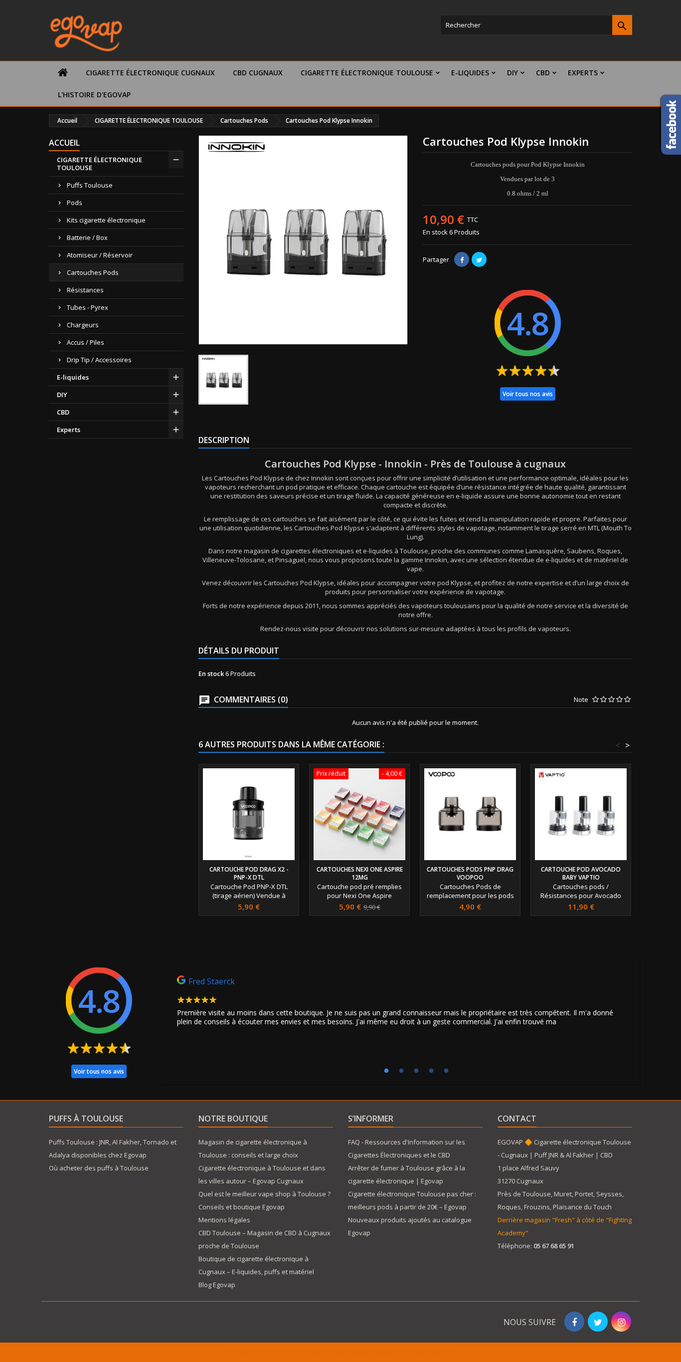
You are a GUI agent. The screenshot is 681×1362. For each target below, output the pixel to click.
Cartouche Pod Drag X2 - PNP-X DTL (249, 873)
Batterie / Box (87, 237)
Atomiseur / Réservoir (100, 254)
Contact (517, 1118)
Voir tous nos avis (528, 394)
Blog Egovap (216, 1284)
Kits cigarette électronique (106, 220)
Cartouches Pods (93, 272)
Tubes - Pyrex (87, 307)
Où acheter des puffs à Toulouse (99, 1167)
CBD (543, 72)
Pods (74, 202)
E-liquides (470, 72)
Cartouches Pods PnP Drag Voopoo (470, 873)
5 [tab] (446, 1071)
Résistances (85, 289)
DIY (512, 72)
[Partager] (461, 259)
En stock (435, 231)
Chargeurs (83, 324)
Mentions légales (224, 1219)
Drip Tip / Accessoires (99, 359)
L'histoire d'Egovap (94, 94)
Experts (583, 72)
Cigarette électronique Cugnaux (150, 72)
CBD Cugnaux (258, 72)
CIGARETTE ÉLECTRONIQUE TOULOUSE (367, 72)
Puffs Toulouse (90, 185)
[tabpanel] (400, 1003)
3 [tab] (416, 1071)
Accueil (64, 142)
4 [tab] (431, 1071)
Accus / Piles (85, 342)
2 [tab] (401, 1071)
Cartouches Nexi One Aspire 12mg (360, 873)
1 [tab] (386, 1071)
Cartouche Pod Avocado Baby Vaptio (581, 873)
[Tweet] (479, 259)
